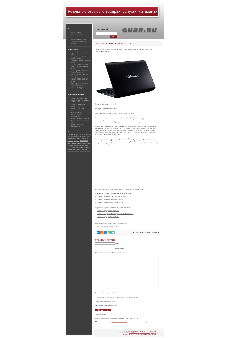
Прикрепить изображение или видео (105, 301)
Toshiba (100, 223)
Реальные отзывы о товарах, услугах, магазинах (113, 11)
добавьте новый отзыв (119, 322)
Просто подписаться (100, 314)
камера (79, 143)
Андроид (88, 134)
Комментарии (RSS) (141, 334)
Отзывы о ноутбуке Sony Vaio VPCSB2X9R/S (112, 196)
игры (71, 141)
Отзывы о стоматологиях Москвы (78, 88)
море (69, 145)
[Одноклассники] (102, 232)
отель (88, 147)
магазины (88, 143)
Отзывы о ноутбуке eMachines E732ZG (110, 202)
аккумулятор (81, 136)
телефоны (76, 151)
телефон (71, 151)
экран (88, 151)
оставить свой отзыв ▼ (135, 189)
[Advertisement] (128, 168)
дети (74, 138)
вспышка (70, 138)
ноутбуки (71, 147)
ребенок (73, 149)
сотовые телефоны (82, 149)
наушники (79, 145)
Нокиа (69, 136)
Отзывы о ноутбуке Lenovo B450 (108, 211)
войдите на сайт (133, 297)
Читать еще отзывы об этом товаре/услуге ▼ (110, 189)
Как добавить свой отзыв (78, 39)
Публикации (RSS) (128, 334)
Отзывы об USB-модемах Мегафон (79, 57)
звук (69, 141)
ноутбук (85, 145)
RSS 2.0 (135, 318)
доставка (86, 138)
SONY (79, 134)
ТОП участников (76, 32)
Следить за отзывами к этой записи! (107, 305)
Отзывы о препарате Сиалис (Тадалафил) (79, 71)
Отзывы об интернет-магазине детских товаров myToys (79, 79)
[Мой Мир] (105, 232)
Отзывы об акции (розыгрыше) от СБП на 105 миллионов (80, 101)
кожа (83, 143)
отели (85, 147)
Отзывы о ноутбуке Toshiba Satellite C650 (115, 44)
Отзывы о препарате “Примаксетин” (77, 125)
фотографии (83, 151)
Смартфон (74, 136)
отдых (81, 147)
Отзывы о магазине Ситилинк (80, 118)
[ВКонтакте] (98, 232)
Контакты (73, 43)
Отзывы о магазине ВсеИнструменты (76, 115)
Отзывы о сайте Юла (77, 106)
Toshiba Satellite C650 (109, 223)
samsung (72, 134)
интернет (76, 141)
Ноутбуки (116, 226)
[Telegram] (113, 232)
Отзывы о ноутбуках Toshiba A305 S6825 (110, 199)
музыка (73, 145)
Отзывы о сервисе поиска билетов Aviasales (78, 111)
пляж (69, 149)
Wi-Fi (84, 134)
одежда (77, 147)
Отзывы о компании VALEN (79, 98)
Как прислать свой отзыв (78, 41)
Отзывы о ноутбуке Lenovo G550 (108, 217)
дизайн (80, 138)
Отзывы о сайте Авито (83, 64)
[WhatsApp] (109, 232)
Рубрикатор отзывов (77, 34)
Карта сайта (152, 334)
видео (87, 136)
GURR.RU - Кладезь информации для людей (142, 333)
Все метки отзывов (76, 37)
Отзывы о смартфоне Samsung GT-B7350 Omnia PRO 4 (115, 214)
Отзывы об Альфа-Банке (78, 104)
